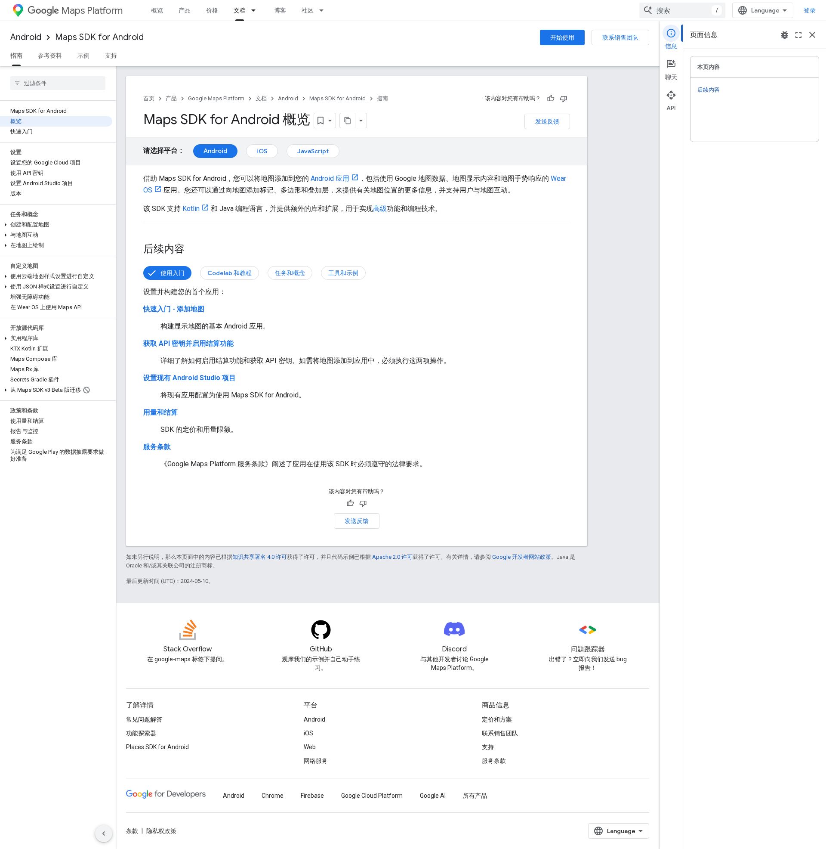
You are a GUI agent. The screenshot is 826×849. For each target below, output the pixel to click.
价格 (212, 10)
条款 (132, 830)
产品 (185, 10)
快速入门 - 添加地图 (173, 309)
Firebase (312, 795)
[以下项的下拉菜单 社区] (324, 10)
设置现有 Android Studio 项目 (189, 378)
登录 (810, 10)
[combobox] (682, 10)
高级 (380, 209)
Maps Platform (92, 10)
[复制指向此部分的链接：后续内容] (193, 250)
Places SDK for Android (157, 747)
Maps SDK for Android (99, 37)
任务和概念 (290, 273)
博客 (280, 10)
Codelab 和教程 (229, 273)
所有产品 (475, 795)
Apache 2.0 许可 (392, 557)
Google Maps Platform (216, 98)
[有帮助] (550, 98)
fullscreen (798, 35)
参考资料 (50, 55)
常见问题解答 (144, 719)
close (812, 35)
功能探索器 (141, 733)
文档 (240, 10)
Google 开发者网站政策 (521, 557)
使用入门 (172, 273)
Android (25, 37)
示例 (83, 55)
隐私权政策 (161, 830)
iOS (262, 151)
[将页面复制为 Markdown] (347, 120)
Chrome (273, 795)
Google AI (433, 795)
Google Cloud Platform (372, 795)
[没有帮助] (563, 98)
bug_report (785, 35)
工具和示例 (343, 273)
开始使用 (562, 37)
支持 (111, 55)
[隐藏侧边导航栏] (103, 833)
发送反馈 (547, 121)
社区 (308, 10)
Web (310, 747)
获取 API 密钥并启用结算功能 (188, 343)
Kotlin (191, 209)
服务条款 (157, 447)
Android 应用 (330, 178)
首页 (148, 98)
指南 (16, 55)
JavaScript (313, 151)
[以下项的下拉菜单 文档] (256, 10)
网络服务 (316, 760)
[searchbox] (57, 83)
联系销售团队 (620, 37)
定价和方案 (497, 719)
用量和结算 (160, 412)
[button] (56, 225)
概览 (157, 10)
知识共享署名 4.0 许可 (259, 557)
